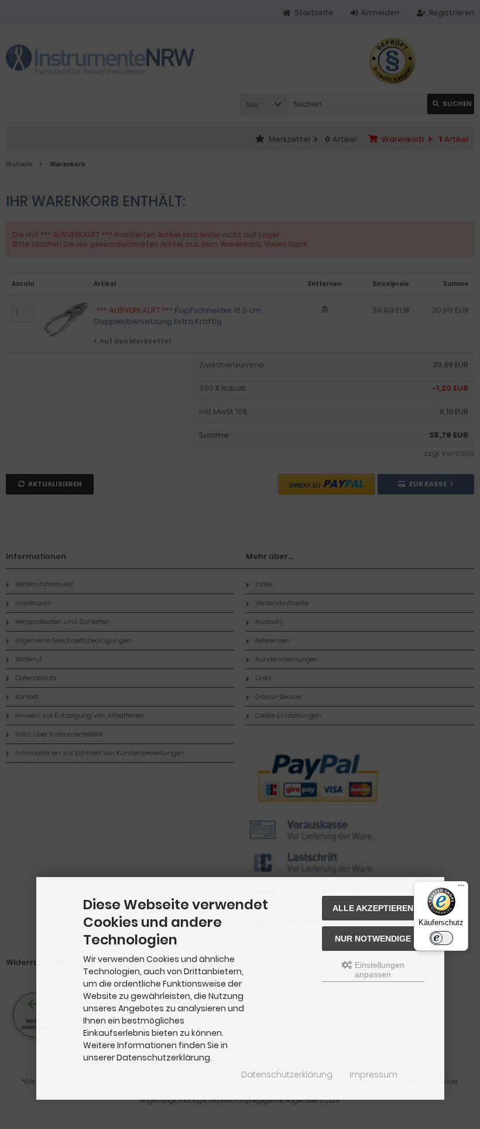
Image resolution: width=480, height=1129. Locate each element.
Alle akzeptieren (372, 908)
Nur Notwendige (373, 938)
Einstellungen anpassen (378, 969)
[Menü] (461, 888)
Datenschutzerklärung (286, 1074)
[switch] (441, 938)
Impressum (373, 1074)
